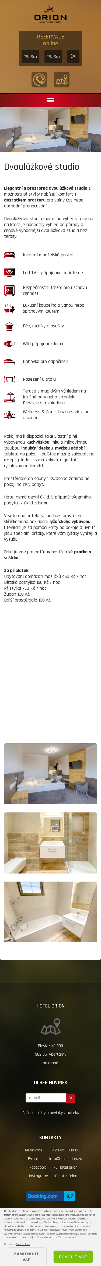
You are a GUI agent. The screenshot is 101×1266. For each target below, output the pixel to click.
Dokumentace (23, 1244)
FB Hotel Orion (66, 1167)
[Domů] (50, 18)
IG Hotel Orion (65, 1176)
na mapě (50, 1063)
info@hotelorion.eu (65, 1159)
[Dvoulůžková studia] (50, 773)
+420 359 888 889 (66, 1150)
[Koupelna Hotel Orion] (50, 843)
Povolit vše (73, 1257)
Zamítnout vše (26, 1257)
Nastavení (9, 1244)
